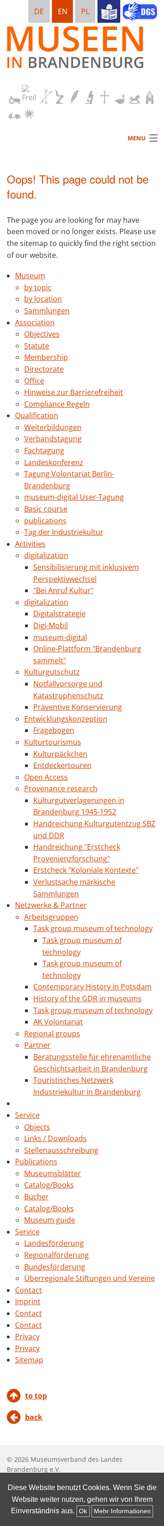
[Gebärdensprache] (140, 12)
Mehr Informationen (122, 1511)
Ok (83, 1511)
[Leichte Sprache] (108, 11)
